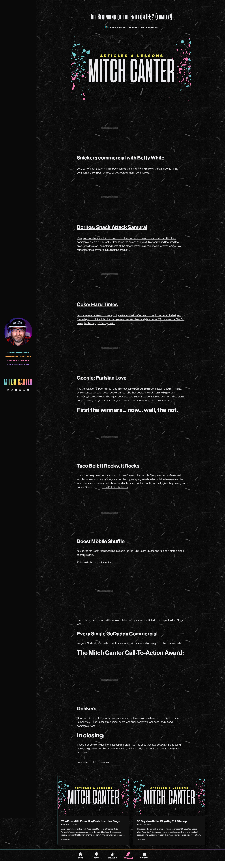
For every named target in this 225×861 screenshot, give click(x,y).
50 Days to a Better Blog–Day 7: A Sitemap (162, 821)
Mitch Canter (18, 382)
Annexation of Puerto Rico (96, 388)
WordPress (65, 840)
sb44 (94, 762)
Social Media (76, 7)
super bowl (105, 762)
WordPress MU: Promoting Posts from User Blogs (90, 821)
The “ (79, 388)
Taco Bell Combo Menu (115, 487)
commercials (83, 762)
